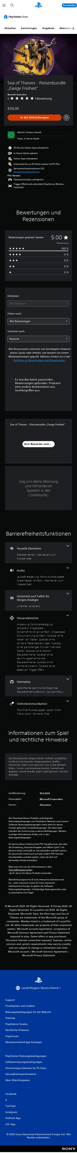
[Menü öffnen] (4, 5)
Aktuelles (10, 28)
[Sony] (69, 1151)
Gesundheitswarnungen (20, 869)
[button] (27, 171)
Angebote (48, 28)
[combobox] (38, 303)
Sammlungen (29, 28)
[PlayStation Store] (16, 16)
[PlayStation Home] (38, 5)
